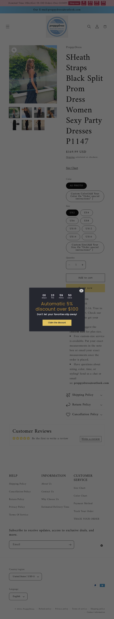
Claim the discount (57, 322)
